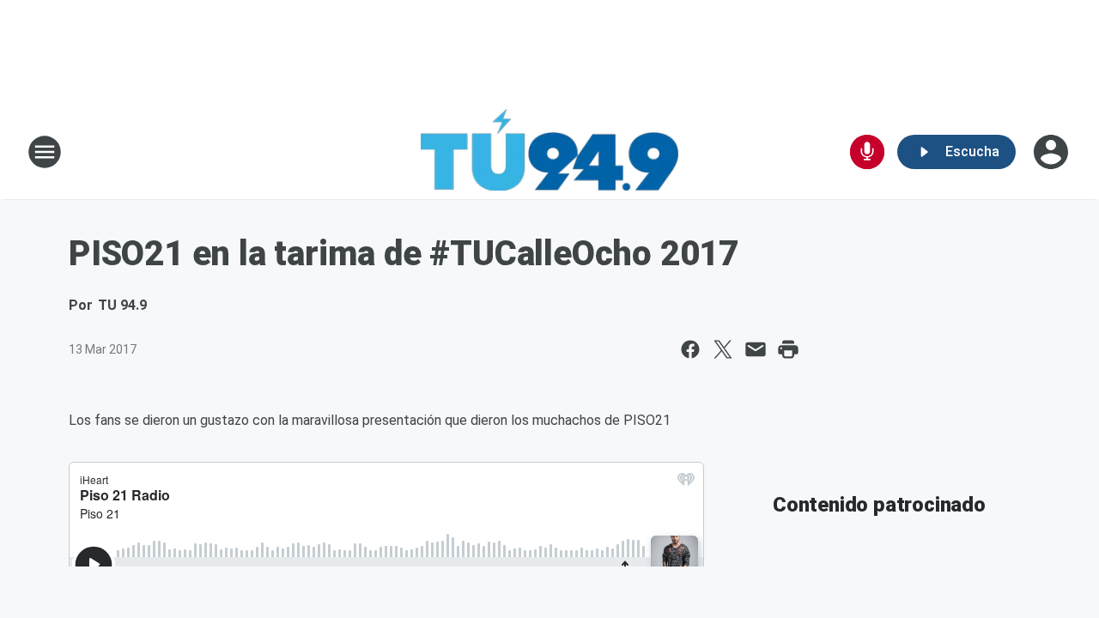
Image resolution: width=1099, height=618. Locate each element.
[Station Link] (549, 152)
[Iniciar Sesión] (1053, 152)
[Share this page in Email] (756, 349)
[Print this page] (788, 349)
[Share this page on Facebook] (690, 349)
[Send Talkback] (867, 152)
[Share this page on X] (723, 349)
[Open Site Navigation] (44, 152)
